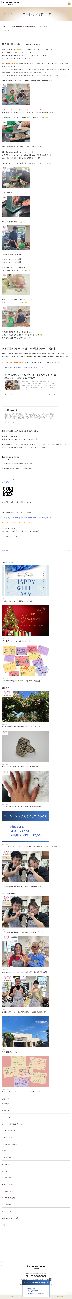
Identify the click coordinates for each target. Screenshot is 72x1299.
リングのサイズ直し (8, 1184)
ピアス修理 (5, 1164)
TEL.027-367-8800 (36, 1276)
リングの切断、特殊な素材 (10, 1144)
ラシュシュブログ (7, 1137)
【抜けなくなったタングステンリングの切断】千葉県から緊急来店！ (22, 806)
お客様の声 (5, 1104)
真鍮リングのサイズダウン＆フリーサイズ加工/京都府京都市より (21, 766)
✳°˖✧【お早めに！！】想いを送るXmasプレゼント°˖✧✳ (19, 641)
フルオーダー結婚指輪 (8, 1131)
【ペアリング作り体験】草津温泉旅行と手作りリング (24, 367)
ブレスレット (6, 1171)
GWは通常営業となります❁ (10, 1052)
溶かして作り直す (7, 1211)
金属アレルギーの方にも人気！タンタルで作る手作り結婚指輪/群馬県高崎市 (24, 972)
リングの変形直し (7, 1191)
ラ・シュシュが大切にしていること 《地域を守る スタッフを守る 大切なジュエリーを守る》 (30, 846)
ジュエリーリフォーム (8, 1117)
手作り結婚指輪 (6, 1204)
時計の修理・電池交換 (8, 1198)
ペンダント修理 (6, 1178)
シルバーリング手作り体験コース (12, 1124)
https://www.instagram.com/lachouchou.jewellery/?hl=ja (27, 518)
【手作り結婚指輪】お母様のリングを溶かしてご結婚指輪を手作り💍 (22, 886)
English (4, 1225)
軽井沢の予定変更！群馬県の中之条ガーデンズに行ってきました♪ (21, 727)
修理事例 (4, 1151)
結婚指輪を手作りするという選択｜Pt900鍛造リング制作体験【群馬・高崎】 (25, 1012)
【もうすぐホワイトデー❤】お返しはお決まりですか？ (18, 601)
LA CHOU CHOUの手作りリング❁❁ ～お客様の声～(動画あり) (21, 681)
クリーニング (6, 1110)
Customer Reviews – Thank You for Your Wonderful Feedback (21, 1092)
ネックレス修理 (6, 1157)
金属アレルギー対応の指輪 (10, 1218)
